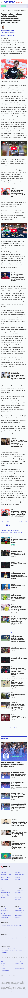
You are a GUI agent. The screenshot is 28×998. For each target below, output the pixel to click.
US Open (13, 572)
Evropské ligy (14, 702)
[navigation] (2, 2)
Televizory (14, 950)
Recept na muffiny (18, 892)
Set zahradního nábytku (6, 938)
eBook (4, 35)
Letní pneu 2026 (18, 908)
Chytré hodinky (19, 950)
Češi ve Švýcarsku (4, 913)
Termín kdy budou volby (6, 877)
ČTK (22, 977)
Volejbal (13, 680)
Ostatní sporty (14, 272)
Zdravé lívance (18, 894)
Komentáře (4, 738)
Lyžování (13, 584)
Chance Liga (14, 537)
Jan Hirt (16, 875)
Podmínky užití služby (19, 960)
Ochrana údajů (18, 961)
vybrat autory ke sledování (7, 32)
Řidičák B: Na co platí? (19, 913)
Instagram (3, 965)
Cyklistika (13, 188)
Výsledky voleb (4, 875)
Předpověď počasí (9, 925)
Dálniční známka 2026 (19, 910)
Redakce (3, 960)
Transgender (4, 532)
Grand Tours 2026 (18, 881)
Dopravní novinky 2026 (19, 912)
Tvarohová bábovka (19, 895)
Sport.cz (12, 30)
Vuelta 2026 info (18, 872)
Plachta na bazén (7, 937)
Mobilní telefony (4, 948)
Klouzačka (23, 937)
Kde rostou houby (17, 925)
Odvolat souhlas (18, 966)
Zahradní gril (14, 938)
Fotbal (9, 6)
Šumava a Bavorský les (5, 912)
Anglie (12, 604)
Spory (20, 532)
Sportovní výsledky (15, 562)
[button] (14, 69)
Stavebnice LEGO (11, 948)
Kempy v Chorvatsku (5, 908)
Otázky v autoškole (18, 915)
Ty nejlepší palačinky (19, 890)
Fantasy (4, 6)
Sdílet (10, 35)
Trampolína (14, 937)
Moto (22, 6)
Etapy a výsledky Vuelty (19, 874)
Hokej (13, 6)
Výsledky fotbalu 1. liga (5, 892)
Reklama (3, 968)
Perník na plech (18, 899)
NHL (2, 899)
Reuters (2, 979)
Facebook (3, 963)
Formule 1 (3, 897)
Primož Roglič (17, 879)
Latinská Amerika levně (6, 915)
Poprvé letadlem (4, 910)
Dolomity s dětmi (4, 917)
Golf (12, 692)
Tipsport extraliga (15, 666)
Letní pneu (3, 950)
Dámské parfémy (19, 948)
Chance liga (3, 890)
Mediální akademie (18, 965)
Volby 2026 (3, 872)
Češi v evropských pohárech (13, 927)
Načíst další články (14, 728)
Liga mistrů (13, 550)
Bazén (2, 937)
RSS (2, 961)
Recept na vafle (18, 897)
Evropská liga (14, 616)
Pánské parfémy (4, 952)
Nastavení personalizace (19, 968)
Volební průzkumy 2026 (6, 874)
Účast (15, 532)
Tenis (18, 6)
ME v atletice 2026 (5, 895)
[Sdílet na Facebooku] (7, 525)
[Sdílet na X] (9, 525)
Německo (13, 647)
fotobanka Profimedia (9, 979)
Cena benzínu (4, 927)
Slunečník (19, 937)
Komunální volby (4, 881)
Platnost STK (17, 917)
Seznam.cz (19, 2)
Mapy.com (3, 925)
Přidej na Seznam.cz (5, 970)
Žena (11, 532)
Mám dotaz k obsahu (19, 963)
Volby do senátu (4, 879)
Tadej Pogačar (17, 877)
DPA (24, 977)
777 (15, 35)
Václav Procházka (5, 30)
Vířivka (18, 938)
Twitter (2, 966)
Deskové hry (8, 950)
